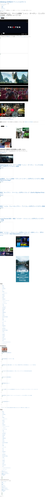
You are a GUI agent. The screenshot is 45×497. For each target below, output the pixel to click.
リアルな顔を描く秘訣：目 (5, 401)
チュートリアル (4, 4)
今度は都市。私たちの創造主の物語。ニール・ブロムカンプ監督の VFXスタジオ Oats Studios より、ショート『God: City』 (19, 364)
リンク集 (3, 475)
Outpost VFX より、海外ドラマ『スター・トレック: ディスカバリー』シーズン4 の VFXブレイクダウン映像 (17, 395)
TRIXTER (1, 16)
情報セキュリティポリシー (5, 473)
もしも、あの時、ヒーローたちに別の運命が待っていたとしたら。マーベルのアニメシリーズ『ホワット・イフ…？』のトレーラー (20, 389)
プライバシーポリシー (5, 472)
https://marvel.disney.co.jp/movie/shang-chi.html (6, 119)
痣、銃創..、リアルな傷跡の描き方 (6, 352)
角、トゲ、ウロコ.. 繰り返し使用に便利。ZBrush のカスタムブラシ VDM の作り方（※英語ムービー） (16, 407)
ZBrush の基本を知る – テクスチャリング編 (8, 358)
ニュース (3, 5)
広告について (3, 470)
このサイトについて (4, 471)
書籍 (2, 7)
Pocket (6, 126)
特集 (2, 6)
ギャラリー (3, 8)
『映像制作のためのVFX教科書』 (28, 121)
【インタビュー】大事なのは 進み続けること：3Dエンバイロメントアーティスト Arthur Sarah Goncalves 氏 (17, 370)
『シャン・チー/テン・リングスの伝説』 (20, 36)
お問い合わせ (3, 474)
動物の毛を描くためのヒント (6, 383)
